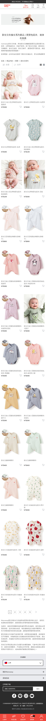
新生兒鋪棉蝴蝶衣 (7, 460)
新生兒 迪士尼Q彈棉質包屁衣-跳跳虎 (11, 103)
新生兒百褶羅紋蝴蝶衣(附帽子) (10, 238)
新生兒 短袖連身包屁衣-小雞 (11, 550)
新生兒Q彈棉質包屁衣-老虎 (10, 147)
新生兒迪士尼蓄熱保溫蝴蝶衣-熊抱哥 (11, 282)
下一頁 (35, 612)
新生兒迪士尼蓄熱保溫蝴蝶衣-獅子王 (11, 417)
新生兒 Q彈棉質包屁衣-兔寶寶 (34, 102)
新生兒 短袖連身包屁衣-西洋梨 (34, 506)
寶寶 (16, 61)
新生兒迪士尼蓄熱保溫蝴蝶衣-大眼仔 (34, 327)
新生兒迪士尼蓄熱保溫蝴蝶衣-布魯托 (34, 417)
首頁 (2, 61)
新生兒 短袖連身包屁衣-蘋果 (34, 550)
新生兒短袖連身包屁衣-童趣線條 (11, 596)
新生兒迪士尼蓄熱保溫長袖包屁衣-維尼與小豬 (34, 372)
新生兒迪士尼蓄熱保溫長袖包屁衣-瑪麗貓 (11, 372)
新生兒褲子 (22, 48)
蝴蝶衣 (5, 48)
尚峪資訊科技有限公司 (27, 709)
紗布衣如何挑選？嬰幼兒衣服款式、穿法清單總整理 (27, 54)
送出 (38, 689)
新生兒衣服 (33, 46)
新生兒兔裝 (13, 48)
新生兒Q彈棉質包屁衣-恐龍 (33, 192)
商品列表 (10, 61)
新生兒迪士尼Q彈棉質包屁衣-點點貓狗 (34, 148)
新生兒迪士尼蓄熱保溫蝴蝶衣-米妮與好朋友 (11, 327)
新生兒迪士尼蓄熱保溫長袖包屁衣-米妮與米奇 (34, 282)
